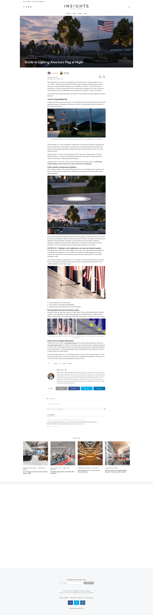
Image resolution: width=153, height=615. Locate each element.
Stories (95, 468)
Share (104, 77)
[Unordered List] (59, 409)
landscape (55, 363)
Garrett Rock (55, 73)
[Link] (62, 409)
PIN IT (100, 131)
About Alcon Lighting (38, 1)
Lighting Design (31, 58)
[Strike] (55, 409)
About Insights (27, 1)
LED (60, 363)
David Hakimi (66, 73)
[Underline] (53, 409)
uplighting (70, 363)
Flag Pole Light (69, 349)
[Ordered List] (57, 409)
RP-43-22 (53, 250)
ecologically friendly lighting (54, 345)
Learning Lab (55, 468)
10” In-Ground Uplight (70, 343)
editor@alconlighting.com (76, 608)
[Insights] (76, 7)
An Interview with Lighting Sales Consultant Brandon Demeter (62, 419)
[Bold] (48, 409)
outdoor (64, 363)
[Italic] (50, 409)
